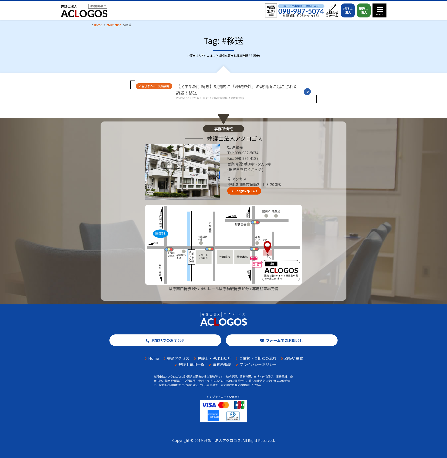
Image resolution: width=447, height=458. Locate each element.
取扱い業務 (293, 358)
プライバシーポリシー (258, 364)
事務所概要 (222, 364)
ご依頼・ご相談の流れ (257, 358)
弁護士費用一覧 (191, 364)
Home (153, 358)
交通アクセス (178, 358)
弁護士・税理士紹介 (214, 358)
